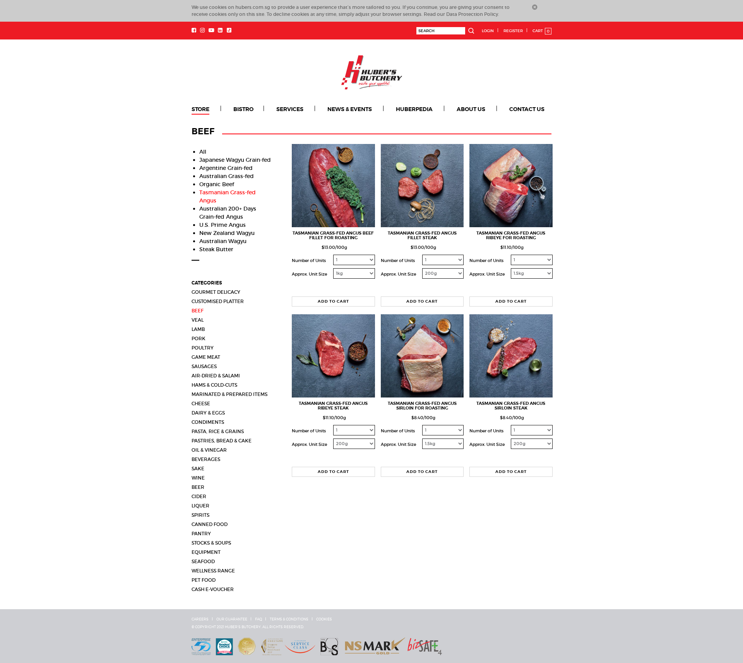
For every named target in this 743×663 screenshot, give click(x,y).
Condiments (208, 422)
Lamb (198, 329)
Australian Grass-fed (226, 176)
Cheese (201, 403)
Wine (198, 478)
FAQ (258, 619)
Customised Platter (218, 301)
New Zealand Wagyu (227, 233)
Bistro (243, 109)
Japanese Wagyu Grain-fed (235, 159)
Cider (199, 496)
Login (488, 30)
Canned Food (210, 524)
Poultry (203, 348)
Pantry (201, 533)
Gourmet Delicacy (216, 292)
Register (513, 30)
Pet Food (204, 580)
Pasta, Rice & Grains (218, 431)
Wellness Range (213, 571)
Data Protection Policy (472, 14)
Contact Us (526, 109)
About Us (471, 109)
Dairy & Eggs (208, 413)
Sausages (204, 366)
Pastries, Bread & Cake (222, 441)
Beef (198, 311)
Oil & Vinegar (209, 450)
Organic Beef (216, 184)
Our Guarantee (231, 619)
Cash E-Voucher (213, 589)
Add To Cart (333, 301)
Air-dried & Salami (216, 376)
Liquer (200, 506)
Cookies (324, 619)
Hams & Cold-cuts (214, 385)
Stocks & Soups (211, 543)
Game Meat (206, 357)
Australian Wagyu (223, 241)
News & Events (349, 109)
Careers (200, 619)
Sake (198, 468)
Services (289, 109)
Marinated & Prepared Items (229, 394)
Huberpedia (414, 109)
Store (200, 109)
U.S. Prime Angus (222, 224)
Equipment (206, 552)
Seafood (203, 561)
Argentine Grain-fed (226, 167)
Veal (198, 320)
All (202, 151)
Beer (198, 487)
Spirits (200, 515)
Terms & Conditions (289, 619)
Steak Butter (216, 249)
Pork (198, 338)
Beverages (206, 459)
